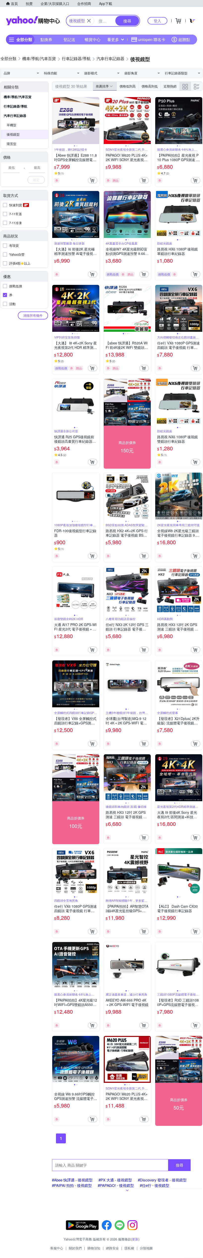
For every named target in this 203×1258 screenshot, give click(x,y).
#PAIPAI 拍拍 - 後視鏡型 (72, 1185)
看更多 (113, 39)
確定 (36, 179)
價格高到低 (150, 86)
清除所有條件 (33, 315)
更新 (135, 1239)
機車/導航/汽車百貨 (17, 96)
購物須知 (93, 1248)
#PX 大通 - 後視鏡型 (115, 1179)
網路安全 (112, 1248)
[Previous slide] (55, 120)
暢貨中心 (93, 39)
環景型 (11, 143)
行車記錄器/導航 (15, 106)
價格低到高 (128, 86)
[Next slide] (96, 120)
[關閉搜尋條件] (89, 21)
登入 (157, 20)
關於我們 (75, 1248)
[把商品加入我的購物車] (92, 180)
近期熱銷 (170, 86)
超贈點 (184, 39)
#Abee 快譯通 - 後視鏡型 (72, 1179)
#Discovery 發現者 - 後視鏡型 (162, 1179)
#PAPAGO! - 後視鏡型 (116, 1185)
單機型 (11, 125)
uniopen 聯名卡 (151, 39)
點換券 (46, 39)
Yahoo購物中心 (33, 21)
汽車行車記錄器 (15, 115)
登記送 (69, 39)
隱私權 (129, 1248)
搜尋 (179, 1165)
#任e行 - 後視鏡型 (154, 1185)
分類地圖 (146, 1248)
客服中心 (56, 1248)
